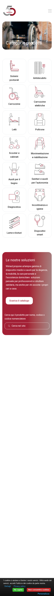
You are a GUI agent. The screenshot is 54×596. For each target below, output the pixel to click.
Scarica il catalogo (19, 300)
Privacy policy (19, 586)
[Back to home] (9, 10)
